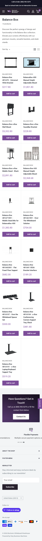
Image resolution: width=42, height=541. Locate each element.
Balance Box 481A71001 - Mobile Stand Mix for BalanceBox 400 (10, 219)
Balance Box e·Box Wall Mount (9, 125)
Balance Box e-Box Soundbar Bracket (30, 125)
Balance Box (7, 74)
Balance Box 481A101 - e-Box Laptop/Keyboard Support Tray (9, 368)
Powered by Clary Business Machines (14, 536)
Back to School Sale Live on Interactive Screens (21, 5)
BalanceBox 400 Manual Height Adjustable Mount (30, 80)
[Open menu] (3, 11)
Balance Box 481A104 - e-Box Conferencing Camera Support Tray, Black (30, 317)
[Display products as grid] (35, 49)
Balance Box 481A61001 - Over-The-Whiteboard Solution (31, 219)
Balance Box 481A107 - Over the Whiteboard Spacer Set (10, 316)
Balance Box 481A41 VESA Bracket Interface (30, 267)
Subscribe (10, 487)
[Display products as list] (39, 49)
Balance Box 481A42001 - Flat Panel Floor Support (10, 267)
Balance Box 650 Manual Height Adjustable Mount (30, 171)
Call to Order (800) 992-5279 (21, 2)
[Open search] (28, 11)
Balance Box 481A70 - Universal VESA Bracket (10, 80)
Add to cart (10, 94)
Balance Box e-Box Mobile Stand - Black (10, 169)
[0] (37, 11)
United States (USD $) (11, 498)
